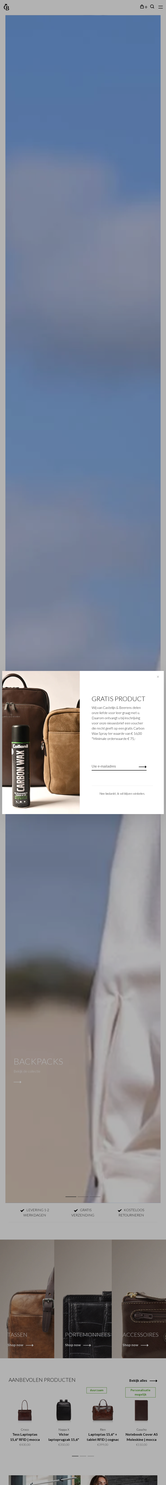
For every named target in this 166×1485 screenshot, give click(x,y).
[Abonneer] (141, 766)
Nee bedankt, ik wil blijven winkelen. (122, 793)
